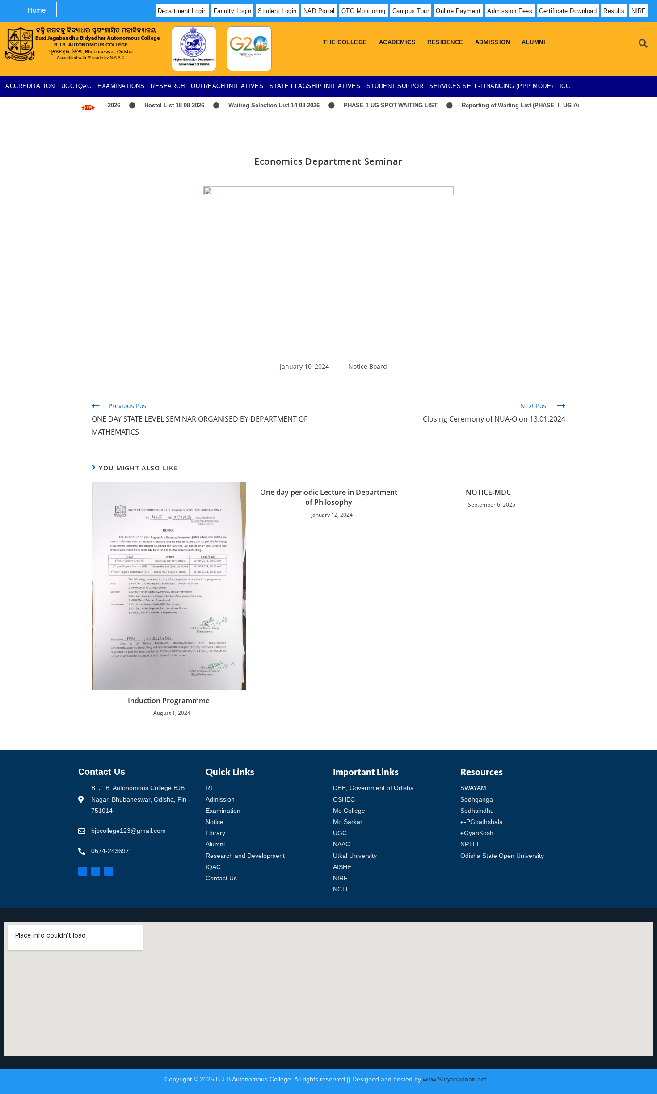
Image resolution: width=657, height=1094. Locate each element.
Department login (182, 11)
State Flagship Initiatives (315, 86)
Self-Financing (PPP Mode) (508, 86)
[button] (347, 42)
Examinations (120, 86)
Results (614, 11)
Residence (445, 42)
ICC (565, 86)
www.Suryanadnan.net (455, 1079)
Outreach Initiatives (227, 86)
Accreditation (30, 86)
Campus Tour (411, 11)
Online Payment (458, 11)
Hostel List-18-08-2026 (160, 105)
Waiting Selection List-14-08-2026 (259, 105)
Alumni (533, 42)
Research (168, 86)
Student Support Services (413, 86)
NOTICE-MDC (488, 492)
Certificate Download (568, 11)
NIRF (639, 11)
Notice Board (367, 366)
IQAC (83, 86)
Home (37, 10)
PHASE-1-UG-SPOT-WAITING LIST (376, 105)
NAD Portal (319, 11)
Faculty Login (233, 11)
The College (345, 42)
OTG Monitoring (363, 11)
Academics (397, 42)
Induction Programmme (169, 700)
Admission (492, 42)
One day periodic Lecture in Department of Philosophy (328, 497)
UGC (68, 86)
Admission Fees (509, 11)
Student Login (277, 11)
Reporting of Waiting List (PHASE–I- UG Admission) (518, 105)
